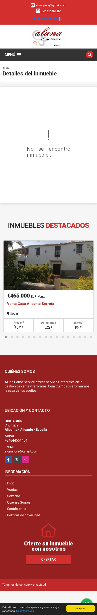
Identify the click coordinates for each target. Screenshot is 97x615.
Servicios (13, 496)
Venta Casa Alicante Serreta (30, 304)
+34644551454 (51, 11)
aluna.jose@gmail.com (21, 451)
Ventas (12, 490)
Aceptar (80, 608)
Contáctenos (16, 509)
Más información (25, 611)
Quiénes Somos (19, 502)
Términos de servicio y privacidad (24, 584)
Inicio (5, 67)
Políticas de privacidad (23, 515)
